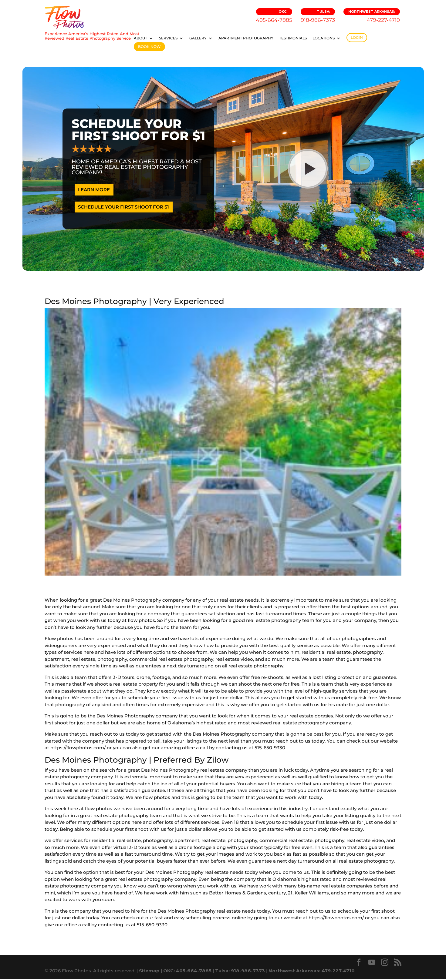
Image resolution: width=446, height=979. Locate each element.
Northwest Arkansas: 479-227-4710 (312, 971)
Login (357, 37)
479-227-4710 (374, 16)
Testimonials (293, 38)
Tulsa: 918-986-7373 (240, 971)
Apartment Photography (245, 38)
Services (168, 38)
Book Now (149, 46)
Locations (324, 38)
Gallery (198, 38)
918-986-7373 (318, 16)
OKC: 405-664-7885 (187, 971)
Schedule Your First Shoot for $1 (123, 207)
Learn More (94, 189)
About (140, 38)
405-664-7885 (274, 16)
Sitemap (149, 971)
